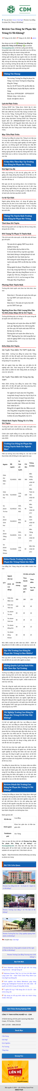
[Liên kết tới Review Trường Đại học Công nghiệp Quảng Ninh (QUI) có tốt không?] (19, 919)
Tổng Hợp (5, 1050)
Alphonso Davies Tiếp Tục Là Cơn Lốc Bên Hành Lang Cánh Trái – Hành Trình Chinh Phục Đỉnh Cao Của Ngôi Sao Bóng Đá (19, 976)
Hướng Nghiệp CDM (19, 9)
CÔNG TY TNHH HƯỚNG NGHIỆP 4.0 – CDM (17, 1014)
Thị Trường (5, 1046)
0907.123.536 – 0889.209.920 (11, 1025)
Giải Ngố (16, 939)
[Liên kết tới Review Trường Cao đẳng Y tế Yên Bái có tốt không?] (19, 895)
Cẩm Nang (5, 1036)
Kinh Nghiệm (6, 1043)
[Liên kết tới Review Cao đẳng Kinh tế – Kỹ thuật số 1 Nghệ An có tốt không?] (19, 871)
